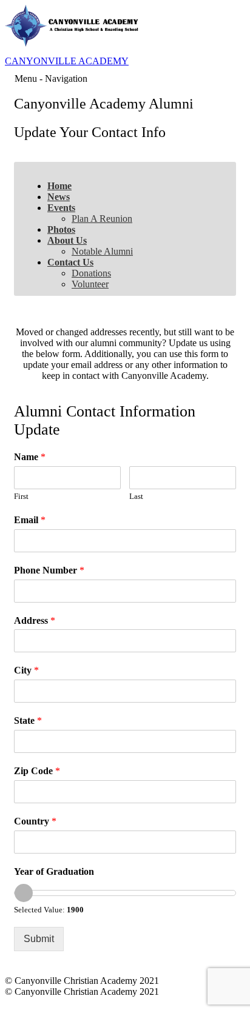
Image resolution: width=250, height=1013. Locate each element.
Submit (39, 939)
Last (136, 496)
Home (59, 186)
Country (35, 821)
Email (30, 520)
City (26, 670)
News (58, 197)
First (21, 496)
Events (61, 207)
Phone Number (49, 570)
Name (30, 457)
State (28, 720)
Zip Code (37, 771)
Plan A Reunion (102, 218)
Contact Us (70, 262)
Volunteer (90, 284)
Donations (91, 273)
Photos (61, 229)
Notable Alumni (102, 251)
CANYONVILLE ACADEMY (67, 61)
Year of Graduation (54, 871)
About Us (67, 240)
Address (34, 620)
